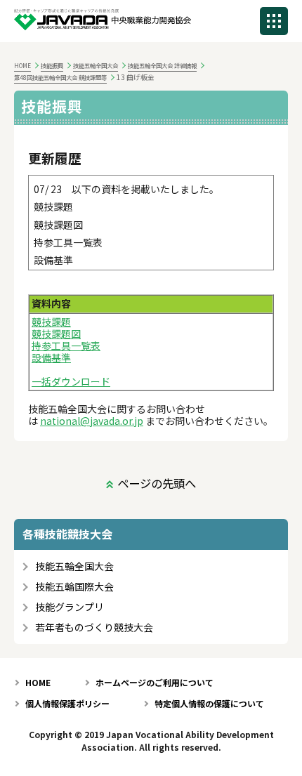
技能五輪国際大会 (74, 587)
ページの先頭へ (156, 483)
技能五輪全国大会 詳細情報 (162, 65)
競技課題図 (56, 334)
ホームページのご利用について (155, 682)
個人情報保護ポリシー (67, 703)
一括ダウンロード (71, 381)
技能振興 (52, 65)
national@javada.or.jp (91, 421)
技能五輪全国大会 (95, 65)
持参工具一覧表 (66, 345)
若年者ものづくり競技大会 (94, 627)
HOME (22, 65)
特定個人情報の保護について (209, 703)
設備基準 (51, 357)
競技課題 (51, 322)
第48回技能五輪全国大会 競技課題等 (60, 77)
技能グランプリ (69, 607)
